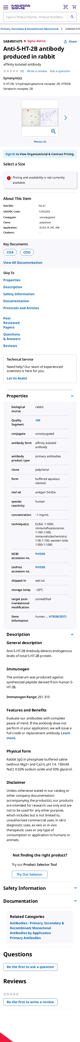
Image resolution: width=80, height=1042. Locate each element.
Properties (12, 280)
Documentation (16, 301)
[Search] (72, 17)
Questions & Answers (12, 336)
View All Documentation (22, 262)
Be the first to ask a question (30, 967)
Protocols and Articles (21, 308)
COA (10, 252)
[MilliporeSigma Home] (20, 7)
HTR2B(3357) (57, 616)
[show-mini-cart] (74, 7)
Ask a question (60, 71)
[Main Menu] (5, 7)
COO (27, 252)
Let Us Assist (17, 378)
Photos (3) (40, 141)
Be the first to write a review (32, 1003)
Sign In (10, 154)
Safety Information (18, 294)
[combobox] (40, 17)
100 (37, 420)
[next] (65, 117)
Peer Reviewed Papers (11, 323)
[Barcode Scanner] (65, 7)
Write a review (37, 71)
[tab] (72, 29)
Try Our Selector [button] (29, 874)
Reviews (10, 345)
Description (12, 287)
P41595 (40, 554)
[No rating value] (12, 71)
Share (73, 41)
